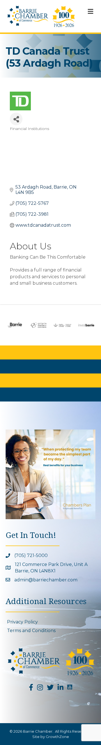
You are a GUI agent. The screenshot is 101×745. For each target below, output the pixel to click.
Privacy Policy (22, 622)
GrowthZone (57, 736)
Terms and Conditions (31, 630)
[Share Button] (16, 119)
